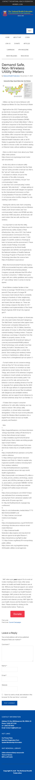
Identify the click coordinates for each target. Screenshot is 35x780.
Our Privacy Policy (7, 738)
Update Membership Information (12, 742)
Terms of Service (7, 755)
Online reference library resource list (13, 752)
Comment (6, 644)
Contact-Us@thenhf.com (13, 728)
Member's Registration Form (10, 740)
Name (4, 666)
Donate (18, 614)
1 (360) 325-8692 (9, 725)
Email (4, 675)
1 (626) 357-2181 (11, 723)
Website (4, 685)
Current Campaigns (15, 622)
